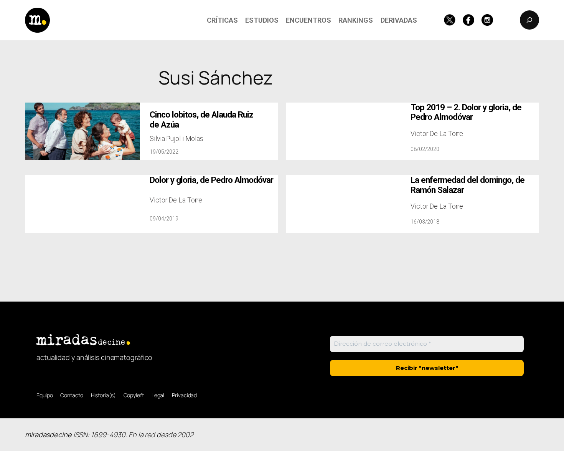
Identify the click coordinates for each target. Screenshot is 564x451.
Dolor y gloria (211, 180)
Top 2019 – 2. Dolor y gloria (466, 112)
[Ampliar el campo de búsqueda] (529, 20)
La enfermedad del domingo (467, 184)
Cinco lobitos (201, 119)
